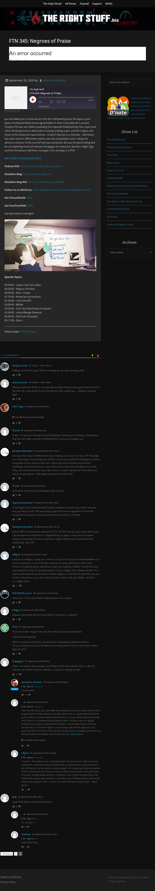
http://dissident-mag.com (37, 174)
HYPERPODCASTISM (118, 209)
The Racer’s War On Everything (124, 201)
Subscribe (44, 106)
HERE (29, 197)
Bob (36, 818)
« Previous (7, 853)
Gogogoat (38, 686)
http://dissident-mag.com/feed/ (46, 182)
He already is (28, 822)
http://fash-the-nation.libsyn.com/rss (41, 166)
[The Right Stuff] (77, 28)
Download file (12, 111)
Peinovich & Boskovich (119, 147)
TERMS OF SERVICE (10, 877)
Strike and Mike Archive (120, 224)
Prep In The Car (115, 170)
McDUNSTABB (115, 178)
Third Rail (112, 155)
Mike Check (113, 162)
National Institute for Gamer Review (127, 186)
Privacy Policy (7, 882)
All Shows (112, 217)
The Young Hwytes (117, 193)
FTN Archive (28, 331)
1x (59, 102)
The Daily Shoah (116, 139)
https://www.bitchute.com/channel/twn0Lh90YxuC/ (62, 190)
